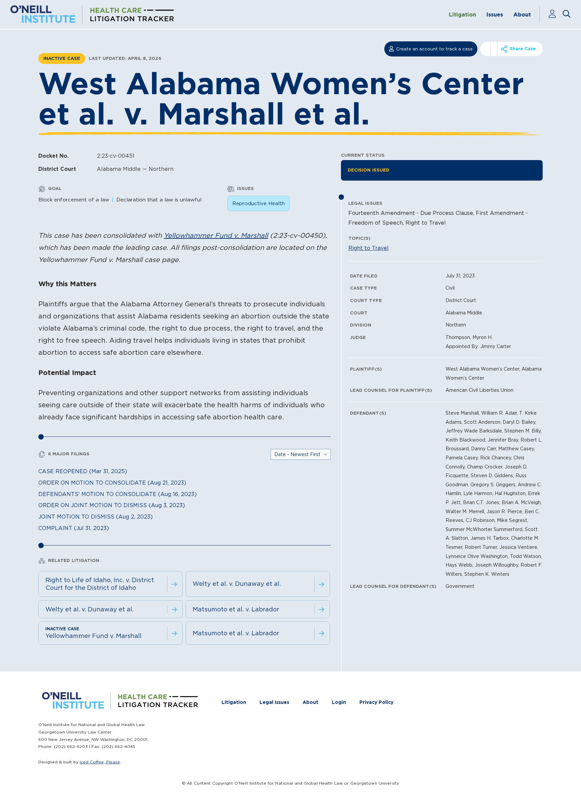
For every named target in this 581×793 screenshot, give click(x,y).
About (522, 14)
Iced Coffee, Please (100, 762)
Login (339, 702)
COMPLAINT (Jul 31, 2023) (73, 528)
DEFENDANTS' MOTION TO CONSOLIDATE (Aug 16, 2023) (117, 494)
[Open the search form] (567, 14)
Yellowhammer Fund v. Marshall (216, 235)
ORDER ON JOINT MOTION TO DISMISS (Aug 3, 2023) (111, 505)
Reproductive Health (258, 203)
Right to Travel (368, 248)
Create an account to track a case (434, 48)
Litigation (462, 14)
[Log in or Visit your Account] (555, 14)
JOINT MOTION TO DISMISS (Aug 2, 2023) (95, 517)
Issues (495, 14)
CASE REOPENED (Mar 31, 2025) (82, 471)
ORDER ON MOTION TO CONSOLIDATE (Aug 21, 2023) (112, 483)
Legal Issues (274, 702)
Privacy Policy (376, 702)
